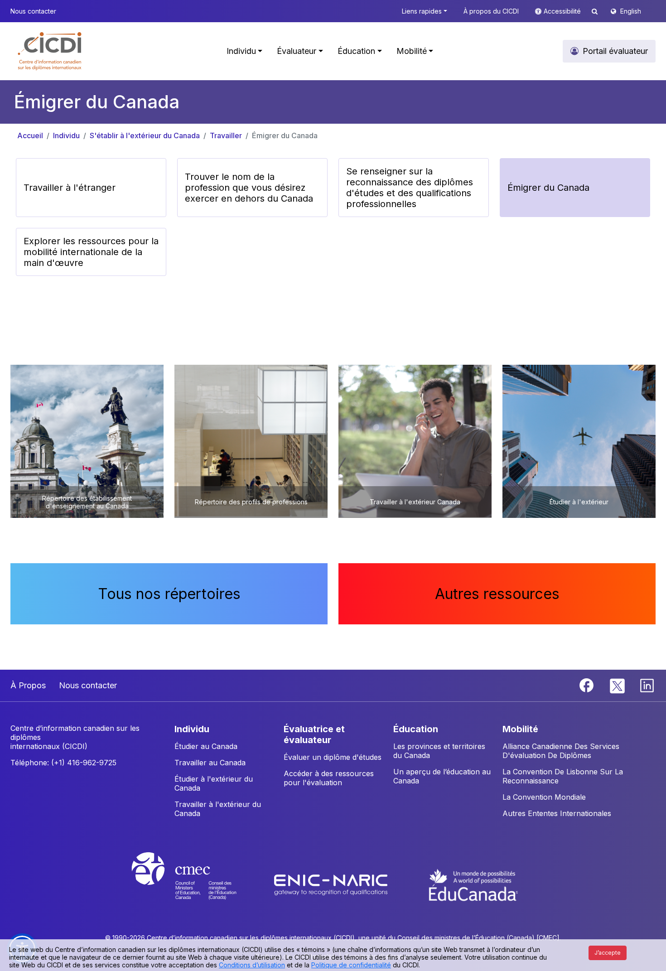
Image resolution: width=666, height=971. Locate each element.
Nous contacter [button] (33, 11)
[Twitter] (617, 684)
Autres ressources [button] (497, 594)
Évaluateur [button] (296, 51)
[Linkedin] (647, 684)
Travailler (226, 135)
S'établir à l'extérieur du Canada (145, 135)
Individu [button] (241, 51)
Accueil (30, 135)
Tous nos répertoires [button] (169, 594)
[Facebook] (587, 684)
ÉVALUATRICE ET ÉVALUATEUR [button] (314, 734)
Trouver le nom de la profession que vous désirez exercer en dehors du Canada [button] (249, 187)
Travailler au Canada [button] (210, 762)
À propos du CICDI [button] (491, 11)
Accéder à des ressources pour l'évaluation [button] (329, 778)
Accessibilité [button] (563, 11)
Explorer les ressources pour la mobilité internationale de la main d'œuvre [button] (91, 252)
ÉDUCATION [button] (415, 729)
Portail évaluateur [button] (615, 51)
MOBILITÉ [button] (520, 729)
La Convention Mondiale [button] (544, 797)
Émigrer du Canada (285, 135)
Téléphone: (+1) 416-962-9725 (63, 762)
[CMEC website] (196, 884)
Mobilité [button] (411, 51)
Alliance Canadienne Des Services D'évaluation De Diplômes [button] (560, 751)
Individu (66, 135)
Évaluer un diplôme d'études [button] (332, 757)
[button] (50, 51)
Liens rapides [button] (422, 11)
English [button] (630, 11)
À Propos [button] (28, 685)
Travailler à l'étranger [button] (70, 187)
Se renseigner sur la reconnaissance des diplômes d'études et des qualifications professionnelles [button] (409, 187)
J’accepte (607, 952)
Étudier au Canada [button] (205, 746)
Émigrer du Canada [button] (548, 187)
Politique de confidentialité (351, 965)
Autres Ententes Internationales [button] (556, 813)
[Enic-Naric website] (332, 884)
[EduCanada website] (473, 884)
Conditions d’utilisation (252, 965)
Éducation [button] (356, 51)
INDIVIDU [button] (191, 729)
